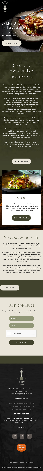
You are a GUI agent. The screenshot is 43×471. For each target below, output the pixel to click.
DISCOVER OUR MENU (11, 43)
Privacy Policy (30, 462)
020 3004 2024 (22, 392)
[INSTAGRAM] (14, 436)
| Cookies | (21, 462)
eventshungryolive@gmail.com (22, 394)
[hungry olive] (5, 7)
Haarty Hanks (37, 467)
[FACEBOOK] (22, 436)
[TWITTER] (29, 436)
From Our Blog (14, 462)
